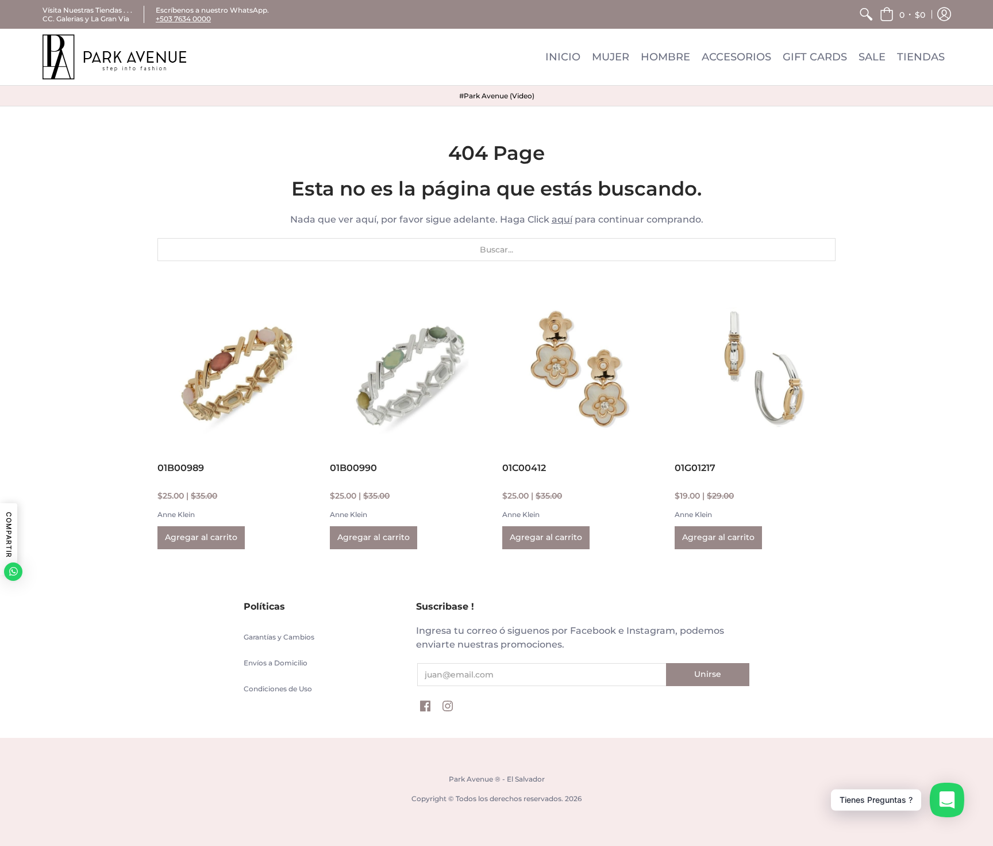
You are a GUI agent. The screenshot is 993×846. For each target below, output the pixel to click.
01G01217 (695, 467)
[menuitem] (866, 14)
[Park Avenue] (114, 57)
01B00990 (353, 467)
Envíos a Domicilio (275, 663)
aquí (562, 219)
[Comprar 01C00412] (582, 370)
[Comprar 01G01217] (755, 370)
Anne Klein (176, 514)
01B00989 (180, 467)
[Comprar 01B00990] (410, 370)
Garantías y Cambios (279, 637)
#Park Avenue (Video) (496, 95)
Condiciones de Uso (278, 688)
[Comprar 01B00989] (237, 370)
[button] (902, 14)
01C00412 (524, 467)
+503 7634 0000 (183, 18)
